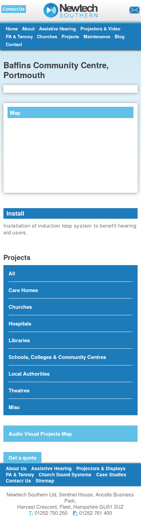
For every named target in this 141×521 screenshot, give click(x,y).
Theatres (19, 390)
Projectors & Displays (101, 468)
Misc (14, 407)
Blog (120, 36)
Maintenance (97, 36)
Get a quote (22, 457)
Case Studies (111, 474)
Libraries (19, 340)
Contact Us (14, 9)
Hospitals (20, 323)
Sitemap (45, 480)
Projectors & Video (100, 29)
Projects (70, 36)
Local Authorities (29, 373)
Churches (47, 36)
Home (12, 29)
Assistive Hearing (57, 29)
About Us (16, 468)
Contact (14, 44)
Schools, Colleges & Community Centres (57, 357)
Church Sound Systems (65, 474)
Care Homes (23, 290)
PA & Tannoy (19, 36)
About (28, 29)
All (12, 273)
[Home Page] (70, 11)
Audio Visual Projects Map (40, 433)
